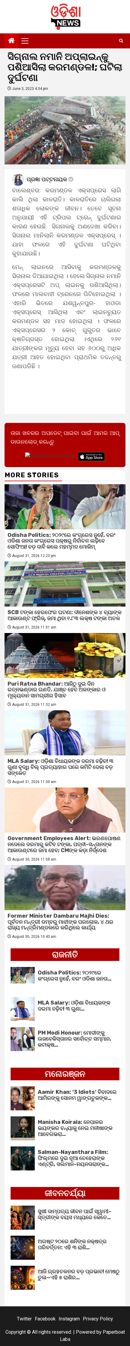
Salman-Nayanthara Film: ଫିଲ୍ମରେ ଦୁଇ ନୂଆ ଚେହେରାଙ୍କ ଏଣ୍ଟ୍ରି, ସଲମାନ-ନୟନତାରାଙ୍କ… (73, 1158)
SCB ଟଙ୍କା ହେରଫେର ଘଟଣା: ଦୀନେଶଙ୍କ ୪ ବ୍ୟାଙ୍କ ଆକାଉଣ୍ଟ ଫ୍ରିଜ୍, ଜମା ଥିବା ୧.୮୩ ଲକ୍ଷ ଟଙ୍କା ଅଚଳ (65, 615)
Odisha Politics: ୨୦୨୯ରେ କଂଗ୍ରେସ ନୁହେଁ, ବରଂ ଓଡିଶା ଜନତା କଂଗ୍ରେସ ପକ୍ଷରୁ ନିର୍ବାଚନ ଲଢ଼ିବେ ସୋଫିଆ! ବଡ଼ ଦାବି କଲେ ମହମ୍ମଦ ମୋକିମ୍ (61, 541)
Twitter (24, 1319)
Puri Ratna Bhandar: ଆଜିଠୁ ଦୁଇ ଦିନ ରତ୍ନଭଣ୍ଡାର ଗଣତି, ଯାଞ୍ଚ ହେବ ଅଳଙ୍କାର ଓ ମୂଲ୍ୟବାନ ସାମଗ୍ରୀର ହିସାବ (57, 690)
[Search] (121, 41)
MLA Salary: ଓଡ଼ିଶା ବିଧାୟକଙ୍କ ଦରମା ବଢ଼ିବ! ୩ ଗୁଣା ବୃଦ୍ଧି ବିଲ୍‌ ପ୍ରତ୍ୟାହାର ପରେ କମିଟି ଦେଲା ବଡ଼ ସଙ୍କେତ (60, 767)
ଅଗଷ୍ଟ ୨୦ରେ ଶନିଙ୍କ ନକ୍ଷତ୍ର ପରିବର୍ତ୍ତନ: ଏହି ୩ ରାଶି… (72, 1244)
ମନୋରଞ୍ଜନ (65, 1074)
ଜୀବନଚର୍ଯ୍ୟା (65, 1193)
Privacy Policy (98, 1319)
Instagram (69, 1319)
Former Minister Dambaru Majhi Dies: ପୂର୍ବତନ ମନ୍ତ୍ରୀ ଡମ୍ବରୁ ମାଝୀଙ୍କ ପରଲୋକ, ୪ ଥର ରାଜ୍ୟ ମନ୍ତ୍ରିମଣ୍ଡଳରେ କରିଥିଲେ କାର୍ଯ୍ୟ (60, 922)
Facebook (45, 1319)
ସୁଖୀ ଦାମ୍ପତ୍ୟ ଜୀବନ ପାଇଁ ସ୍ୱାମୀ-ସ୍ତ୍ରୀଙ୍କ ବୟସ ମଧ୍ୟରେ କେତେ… (74, 1214)
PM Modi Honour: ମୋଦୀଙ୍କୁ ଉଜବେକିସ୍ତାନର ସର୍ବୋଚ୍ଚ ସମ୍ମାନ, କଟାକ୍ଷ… (74, 1038)
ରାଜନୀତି (65, 954)
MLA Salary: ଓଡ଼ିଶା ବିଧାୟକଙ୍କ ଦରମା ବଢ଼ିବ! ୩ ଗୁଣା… (74, 1005)
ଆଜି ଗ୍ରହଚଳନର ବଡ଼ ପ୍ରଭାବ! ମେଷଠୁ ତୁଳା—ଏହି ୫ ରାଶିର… (78, 1274)
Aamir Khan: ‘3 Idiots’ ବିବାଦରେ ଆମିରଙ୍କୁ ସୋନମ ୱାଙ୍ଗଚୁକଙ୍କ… (77, 1095)
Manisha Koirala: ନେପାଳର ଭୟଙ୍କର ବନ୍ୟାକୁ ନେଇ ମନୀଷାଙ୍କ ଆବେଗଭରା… (75, 1128)
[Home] (11, 41)
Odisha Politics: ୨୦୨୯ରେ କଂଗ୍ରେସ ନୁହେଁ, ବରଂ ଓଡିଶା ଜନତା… (75, 975)
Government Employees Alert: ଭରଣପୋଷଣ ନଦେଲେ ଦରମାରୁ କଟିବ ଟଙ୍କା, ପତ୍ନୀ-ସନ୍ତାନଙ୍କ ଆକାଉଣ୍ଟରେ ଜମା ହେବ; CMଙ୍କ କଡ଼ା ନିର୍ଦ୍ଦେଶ (64, 844)
